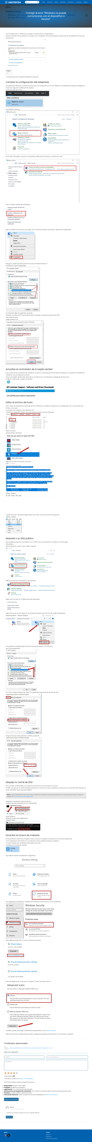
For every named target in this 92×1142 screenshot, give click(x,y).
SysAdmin (79, 2)
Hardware (63, 2)
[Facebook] (5, 1135)
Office (56, 2)
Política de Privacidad (26, 1078)
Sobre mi (48, 1134)
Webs (85, 2)
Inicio (43, 2)
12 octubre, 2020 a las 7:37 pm (17, 1109)
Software (70, 2)
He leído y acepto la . (19, 1078)
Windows (49, 2)
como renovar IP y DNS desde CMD (23, 796)
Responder (9, 1117)
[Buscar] (37, 2)
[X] (8, 1135)
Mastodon (48, 1136)
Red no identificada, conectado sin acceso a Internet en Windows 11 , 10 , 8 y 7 (31, 1048)
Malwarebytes (51, 1030)
